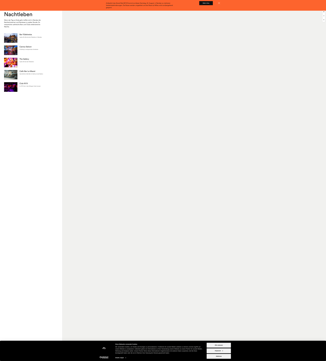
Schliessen (219, 3)
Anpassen (218, 350)
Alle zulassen (219, 345)
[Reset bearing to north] (323, 20)
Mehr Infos (206, 3)
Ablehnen (219, 356)
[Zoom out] (323, 16)
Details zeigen (119, 357)
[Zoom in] (323, 12)
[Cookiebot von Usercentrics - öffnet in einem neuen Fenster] (104, 357)
